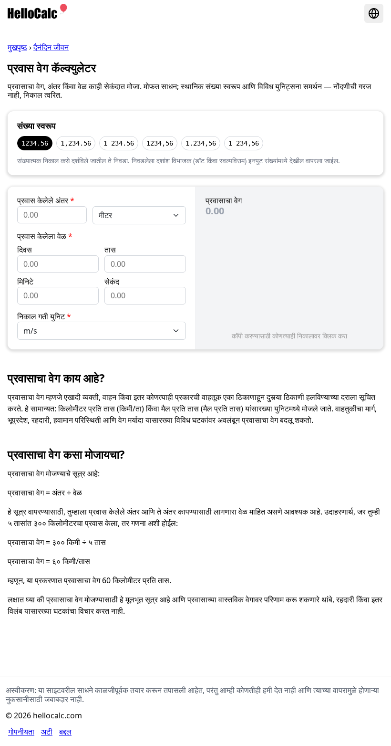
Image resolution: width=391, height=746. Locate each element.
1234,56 (159, 143)
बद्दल (65, 731)
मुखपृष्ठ (17, 47)
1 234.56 (118, 143)
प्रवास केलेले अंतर (45, 200)
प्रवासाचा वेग (224, 200)
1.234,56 (200, 143)
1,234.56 (76, 143)
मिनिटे (25, 281)
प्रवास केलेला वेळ (44, 236)
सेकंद (111, 281)
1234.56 (34, 143)
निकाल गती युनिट (44, 316)
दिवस (24, 249)
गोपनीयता (21, 731)
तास (110, 249)
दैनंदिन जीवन (51, 47)
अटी (46, 731)
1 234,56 (243, 143)
